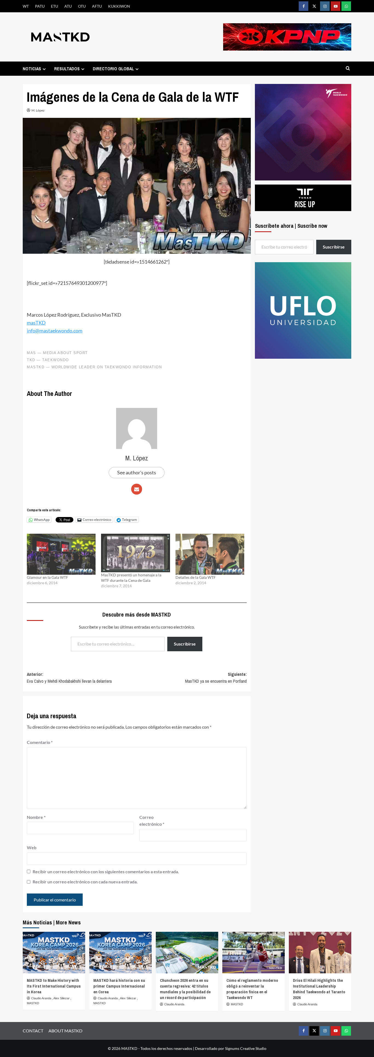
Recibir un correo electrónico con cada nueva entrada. (85, 881)
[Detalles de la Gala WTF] (210, 554)
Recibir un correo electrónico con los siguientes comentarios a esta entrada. (106, 871)
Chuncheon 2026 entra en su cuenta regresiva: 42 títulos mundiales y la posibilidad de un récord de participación (185, 988)
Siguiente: (215, 677)
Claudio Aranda (41, 998)
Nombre (36, 817)
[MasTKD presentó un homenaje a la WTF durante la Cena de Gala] (135, 553)
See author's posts (136, 472)
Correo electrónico (151, 820)
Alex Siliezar (61, 998)
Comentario (40, 742)
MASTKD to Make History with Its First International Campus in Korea (54, 986)
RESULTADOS (67, 69)
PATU (40, 6)
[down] (44, 69)
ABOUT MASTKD (65, 1030)
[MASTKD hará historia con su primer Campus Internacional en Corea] (120, 952)
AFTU (97, 6)
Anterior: (69, 677)
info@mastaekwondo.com (54, 331)
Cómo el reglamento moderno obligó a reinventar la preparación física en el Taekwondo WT (252, 988)
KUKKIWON (119, 6)
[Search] (347, 68)
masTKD (36, 323)
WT (26, 6)
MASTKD (33, 1003)
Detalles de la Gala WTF (196, 577)
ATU (68, 6)
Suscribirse (185, 643)
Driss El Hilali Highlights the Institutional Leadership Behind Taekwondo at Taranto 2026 (319, 988)
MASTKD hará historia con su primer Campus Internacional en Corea (119, 986)
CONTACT (33, 1030)
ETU (54, 6)
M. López (38, 110)
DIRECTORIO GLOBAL (113, 69)
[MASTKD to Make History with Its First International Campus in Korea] (54, 952)
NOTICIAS (32, 69)
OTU (82, 6)
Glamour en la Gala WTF (47, 577)
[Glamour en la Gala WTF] (61, 554)
